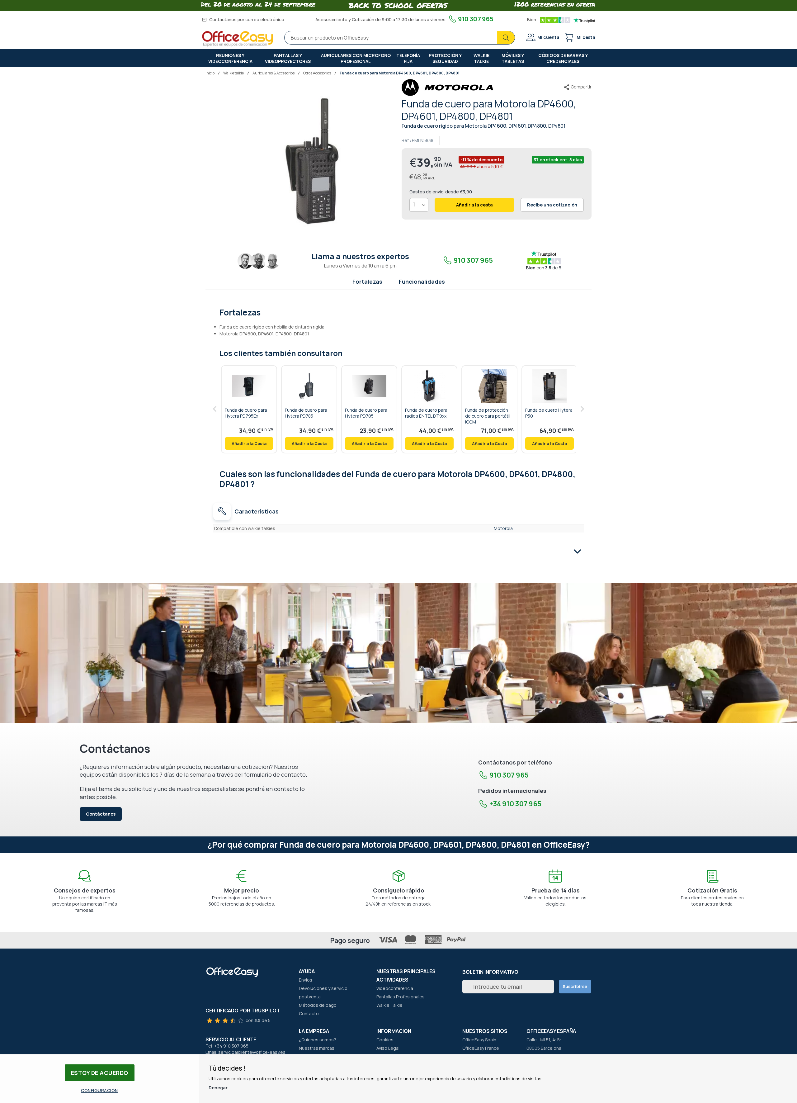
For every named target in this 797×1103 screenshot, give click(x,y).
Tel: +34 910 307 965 (226, 1046)
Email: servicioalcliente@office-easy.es (245, 1052)
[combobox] (399, 38)
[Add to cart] (249, 443)
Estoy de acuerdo (99, 1073)
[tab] (399, 311)
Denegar (218, 1088)
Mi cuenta (548, 37)
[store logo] (237, 39)
